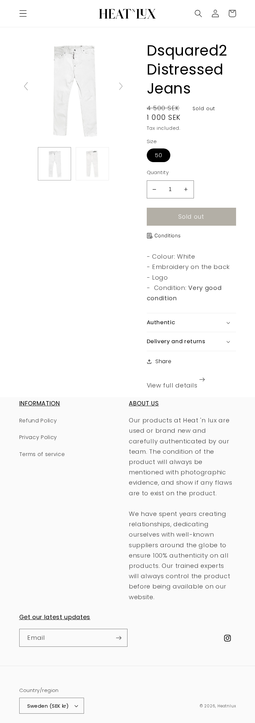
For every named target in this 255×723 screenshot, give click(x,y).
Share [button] (163, 361)
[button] (23, 13)
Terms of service (42, 454)
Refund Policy (38, 420)
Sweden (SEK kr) (48, 705)
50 (158, 155)
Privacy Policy (38, 437)
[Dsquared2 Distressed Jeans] (54, 163)
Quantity (158, 172)
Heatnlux (226, 706)
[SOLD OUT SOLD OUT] (73, 89)
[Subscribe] (118, 638)
